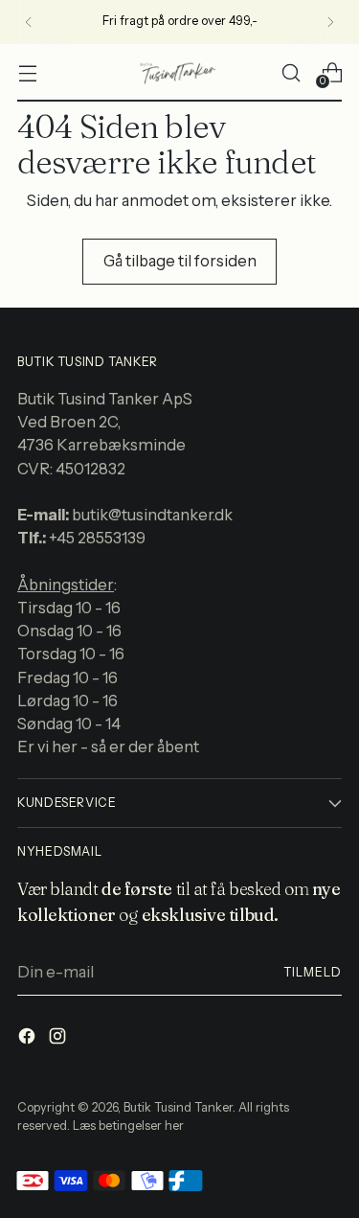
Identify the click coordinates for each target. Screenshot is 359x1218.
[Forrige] (29, 22)
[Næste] (330, 22)
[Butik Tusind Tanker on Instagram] (59, 1038)
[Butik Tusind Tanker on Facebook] (28, 1038)
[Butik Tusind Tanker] (180, 72)
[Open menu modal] (27, 72)
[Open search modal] (290, 72)
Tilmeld (312, 972)
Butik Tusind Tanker (178, 1107)
